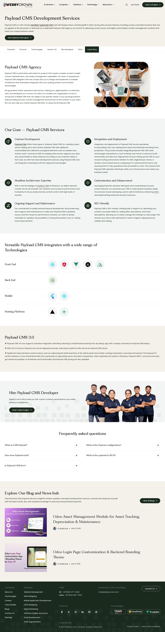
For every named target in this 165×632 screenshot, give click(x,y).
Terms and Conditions (150, 626)
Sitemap (8, 617)
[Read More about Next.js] (88, 264)
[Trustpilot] (152, 611)
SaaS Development (32, 617)
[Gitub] (89, 612)
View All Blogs (149, 501)
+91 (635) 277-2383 (71, 592)
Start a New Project (21, 410)
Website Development (33, 592)
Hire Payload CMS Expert (18, 38)
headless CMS (43, 186)
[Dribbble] (96, 612)
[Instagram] (75, 612)
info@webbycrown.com (108, 592)
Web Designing (30, 596)
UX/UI (156, 192)
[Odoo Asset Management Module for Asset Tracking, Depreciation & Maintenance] (26, 522)
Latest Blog (92, 49)
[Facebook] (62, 612)
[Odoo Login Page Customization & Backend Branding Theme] (26, 557)
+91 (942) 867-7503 (73, 595)
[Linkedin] (82, 612)
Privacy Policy (133, 626)
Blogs (7, 609)
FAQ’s (80, 49)
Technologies (37, 49)
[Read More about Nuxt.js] (100, 264)
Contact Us (9, 613)
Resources (107, 4)
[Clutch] (118, 611)
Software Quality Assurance (36, 613)
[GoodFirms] (135, 611)
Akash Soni (64, 528)
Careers (8, 600)
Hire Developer (67, 49)
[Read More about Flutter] (52, 296)
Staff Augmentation (32, 622)
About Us (9, 592)
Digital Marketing (31, 609)
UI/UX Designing (30, 605)
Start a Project (151, 5)
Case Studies (10, 605)
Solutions (77, 4)
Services (23, 49)
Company (63, 4)
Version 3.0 (52, 49)
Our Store (135, 4)
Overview (11, 49)
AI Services (48, 4)
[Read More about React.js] (52, 264)
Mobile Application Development (37, 600)
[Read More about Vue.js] (76, 264)
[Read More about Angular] (64, 264)
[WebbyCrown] (17, 4)
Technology (92, 4)
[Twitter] (69, 612)
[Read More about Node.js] (52, 280)
